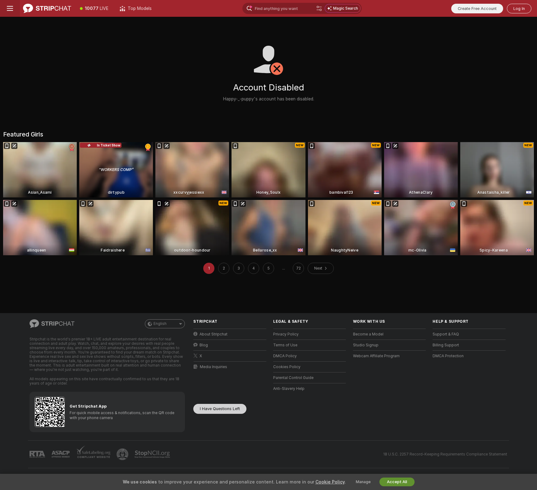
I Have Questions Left (220, 408)
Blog (204, 345)
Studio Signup (366, 345)
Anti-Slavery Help (289, 388)
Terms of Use (285, 345)
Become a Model (368, 334)
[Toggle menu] (10, 8)
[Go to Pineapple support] (123, 454)
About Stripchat (213, 334)
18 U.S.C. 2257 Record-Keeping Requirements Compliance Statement (445, 454)
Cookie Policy (330, 481)
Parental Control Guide (293, 378)
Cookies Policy (287, 367)
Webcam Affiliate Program (376, 356)
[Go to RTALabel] (38, 454)
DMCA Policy (285, 356)
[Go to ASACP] (61, 454)
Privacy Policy (286, 334)
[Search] (319, 8)
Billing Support (446, 345)
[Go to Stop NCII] (153, 454)
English (160, 323)
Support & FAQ (446, 334)
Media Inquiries (213, 367)
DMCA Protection (448, 356)
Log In (519, 8)
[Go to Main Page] (47, 8)
